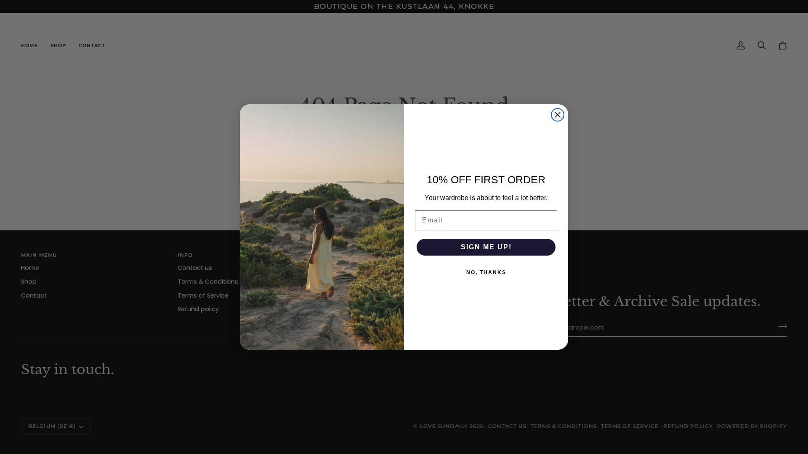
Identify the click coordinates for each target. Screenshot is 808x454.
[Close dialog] (557, 114)
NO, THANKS (486, 272)
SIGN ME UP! (486, 247)
